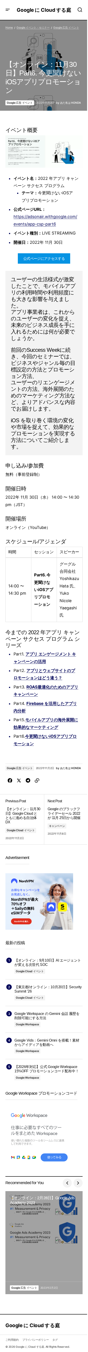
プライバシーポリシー (35, 1339)
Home (9, 27)
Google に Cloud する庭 (44, 10)
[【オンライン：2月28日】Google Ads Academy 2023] (44, 1242)
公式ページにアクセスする (44, 258)
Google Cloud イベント (21, 830)
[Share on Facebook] (9, 780)
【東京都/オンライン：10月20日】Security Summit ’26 (48, 989)
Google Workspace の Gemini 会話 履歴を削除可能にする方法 (47, 1016)
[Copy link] (37, 780)
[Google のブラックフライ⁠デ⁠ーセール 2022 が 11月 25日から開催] (63, 819)
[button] (7, 10)
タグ (55, 1339)
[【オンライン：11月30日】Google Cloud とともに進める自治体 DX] (24, 819)
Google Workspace (27, 1024)
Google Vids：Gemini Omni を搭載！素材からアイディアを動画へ (46, 1042)
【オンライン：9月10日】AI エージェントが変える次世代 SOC (47, 962)
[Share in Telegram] (27, 780)
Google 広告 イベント (66, 27)
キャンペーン (57, 826)
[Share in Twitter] (18, 780)
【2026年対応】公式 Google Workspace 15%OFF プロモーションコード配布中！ (46, 1069)
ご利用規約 (12, 1339)
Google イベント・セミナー (33, 27)
